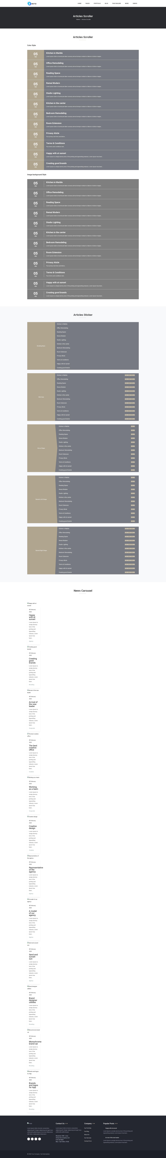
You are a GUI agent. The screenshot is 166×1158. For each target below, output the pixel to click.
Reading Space (61, 332)
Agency (31, 641)
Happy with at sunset (63, 363)
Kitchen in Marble (62, 324)
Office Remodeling (62, 328)
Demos (135, 3)
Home (79, 3)
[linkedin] (39, 1139)
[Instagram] (133, 1154)
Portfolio (97, 3)
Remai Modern (61, 336)
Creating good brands (63, 367)
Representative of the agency (34, 870)
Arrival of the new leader (33, 704)
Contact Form (88, 1141)
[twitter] (32, 1139)
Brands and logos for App (33, 1085)
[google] (35, 1139)
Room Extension (62, 352)
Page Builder (116, 3)
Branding (31, 684)
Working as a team (33, 788)
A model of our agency (33, 913)
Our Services (87, 1138)
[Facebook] (125, 1154)
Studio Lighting (61, 340)
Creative (31, 771)
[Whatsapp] (138, 1154)
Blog (106, 3)
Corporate (32, 728)
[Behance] (135, 1154)
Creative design (33, 827)
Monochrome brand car (34, 1043)
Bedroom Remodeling (63, 348)
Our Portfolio (87, 1128)
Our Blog (86, 1131)
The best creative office (33, 748)
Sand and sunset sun (33, 957)
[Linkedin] (130, 1154)
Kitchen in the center (63, 344)
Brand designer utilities (33, 1000)
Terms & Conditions (63, 360)
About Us (86, 1134)
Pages (88, 3)
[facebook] (28, 1139)
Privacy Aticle (61, 356)
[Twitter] (128, 1154)
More (127, 3)
